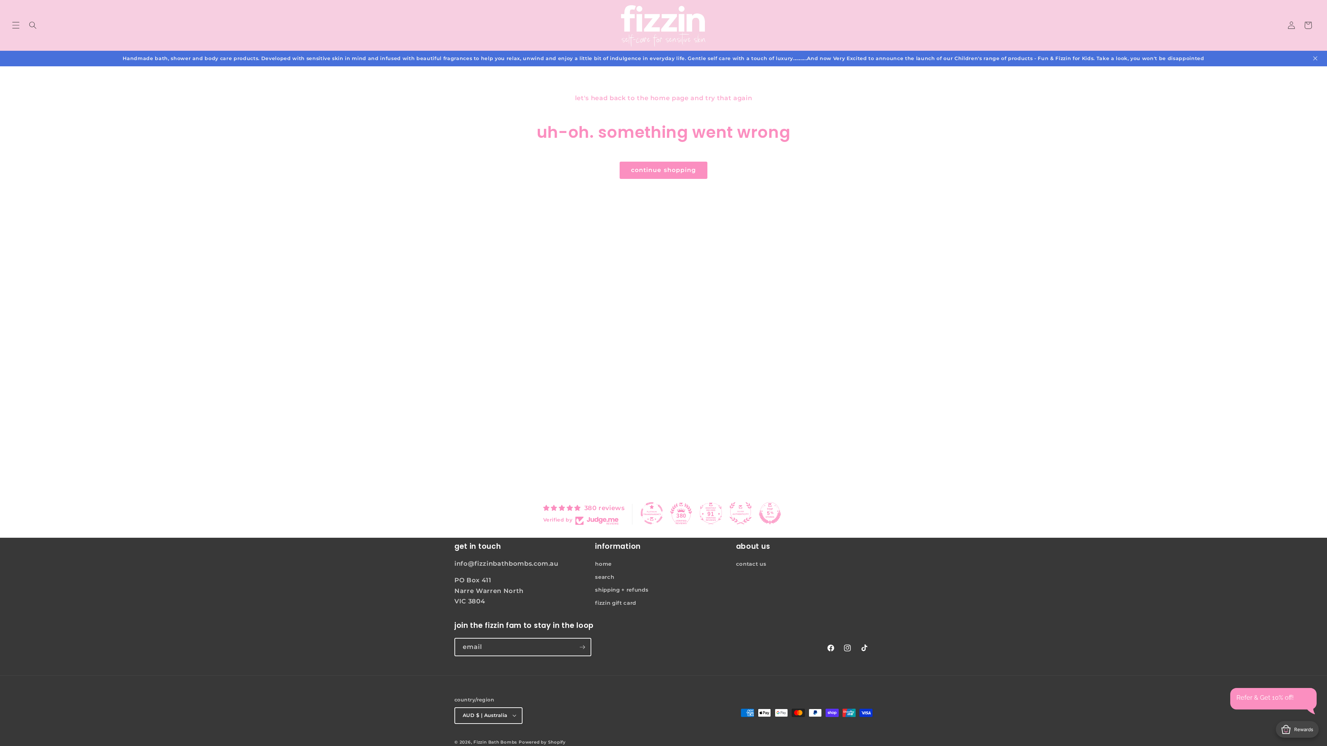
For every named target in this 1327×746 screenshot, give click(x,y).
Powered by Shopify (542, 742)
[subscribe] (582, 647)
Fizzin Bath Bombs (495, 742)
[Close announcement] (1315, 58)
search (604, 577)
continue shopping (663, 169)
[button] (16, 25)
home (603, 564)
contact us (751, 564)
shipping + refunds (621, 589)
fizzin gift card (615, 603)
